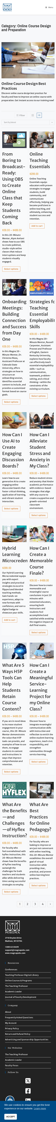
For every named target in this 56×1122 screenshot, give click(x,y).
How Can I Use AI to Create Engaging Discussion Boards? (13, 450)
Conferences (11, 969)
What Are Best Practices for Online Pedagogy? (41, 817)
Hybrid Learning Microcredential (18, 554)
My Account (11, 1023)
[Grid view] (32, 115)
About (8, 1012)
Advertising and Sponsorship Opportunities (26, 1039)
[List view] (39, 115)
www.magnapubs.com (15, 953)
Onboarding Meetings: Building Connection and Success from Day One (14, 320)
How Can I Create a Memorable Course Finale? (41, 561)
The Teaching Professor (16, 986)
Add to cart (37, 225)
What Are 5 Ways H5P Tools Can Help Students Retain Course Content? (13, 687)
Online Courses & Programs (18, 980)
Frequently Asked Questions (19, 1017)
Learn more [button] (40, 1108)
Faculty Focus (11, 1065)
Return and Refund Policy (17, 1034)
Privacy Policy (12, 1028)
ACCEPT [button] (10, 1116)
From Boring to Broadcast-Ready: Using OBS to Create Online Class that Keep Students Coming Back (13, 188)
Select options (11, 268)
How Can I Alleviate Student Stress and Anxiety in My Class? (40, 450)
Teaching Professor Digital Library (22, 975)
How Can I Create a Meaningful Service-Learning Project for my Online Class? (41, 687)
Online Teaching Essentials (40, 160)
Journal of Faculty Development (20, 997)
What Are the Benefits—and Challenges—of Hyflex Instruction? (14, 820)
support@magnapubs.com (17, 950)
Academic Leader (13, 991)
